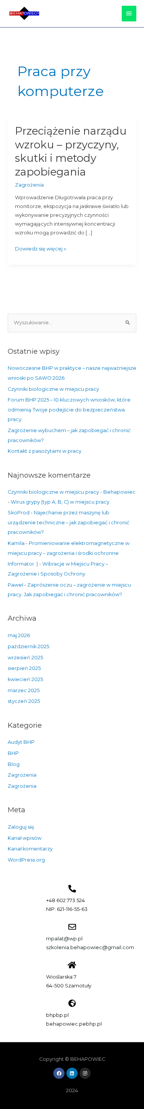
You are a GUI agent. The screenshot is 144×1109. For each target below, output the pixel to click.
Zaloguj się (21, 827)
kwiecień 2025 (25, 679)
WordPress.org (26, 860)
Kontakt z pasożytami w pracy (44, 451)
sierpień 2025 (24, 668)
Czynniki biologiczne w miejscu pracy (53, 389)
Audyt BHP (21, 742)
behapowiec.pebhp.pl (74, 1024)
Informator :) (23, 564)
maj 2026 (19, 635)
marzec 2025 (24, 690)
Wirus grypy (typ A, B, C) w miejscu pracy (60, 502)
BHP (13, 753)
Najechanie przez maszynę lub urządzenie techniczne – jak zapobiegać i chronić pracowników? (68, 522)
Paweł (15, 585)
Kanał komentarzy (30, 849)
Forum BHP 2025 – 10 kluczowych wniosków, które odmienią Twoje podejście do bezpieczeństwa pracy (69, 409)
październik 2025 (28, 646)
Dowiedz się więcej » (40, 248)
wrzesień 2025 (25, 657)
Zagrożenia (29, 185)
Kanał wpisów (24, 838)
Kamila (16, 543)
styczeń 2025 (24, 701)
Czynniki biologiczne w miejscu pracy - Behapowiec (72, 492)
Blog (14, 764)
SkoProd (19, 512)
